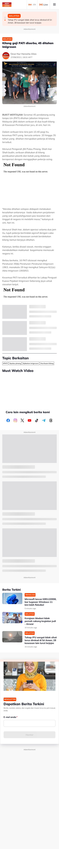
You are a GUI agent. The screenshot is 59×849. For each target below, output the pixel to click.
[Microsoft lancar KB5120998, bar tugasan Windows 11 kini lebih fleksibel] (12, 598)
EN (34, 4)
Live (45, 4)
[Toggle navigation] (54, 4)
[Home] (6, 4)
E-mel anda (10, 717)
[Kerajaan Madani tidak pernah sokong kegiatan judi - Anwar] (12, 617)
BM (30, 4)
